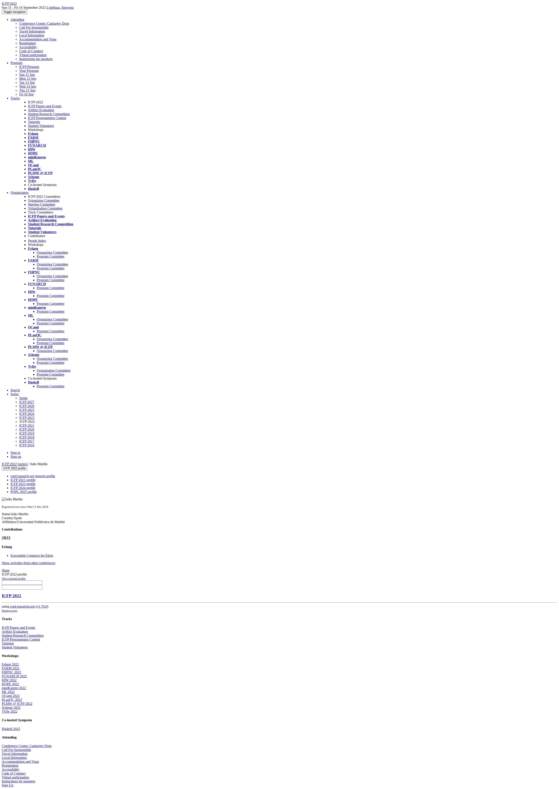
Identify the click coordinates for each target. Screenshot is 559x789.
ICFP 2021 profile (22, 480)
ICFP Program (29, 67)
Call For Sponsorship (33, 27)
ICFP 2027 (26, 402)
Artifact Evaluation (41, 110)
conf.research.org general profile (32, 476)
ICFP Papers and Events (44, 106)
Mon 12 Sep (27, 78)
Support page (9, 610)
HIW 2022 (9, 680)
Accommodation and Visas (37, 39)
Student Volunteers (41, 126)
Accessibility (28, 47)
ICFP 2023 (26, 418)
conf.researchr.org (22, 606)
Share (6, 570)
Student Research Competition (49, 114)
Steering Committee (41, 204)
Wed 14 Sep (27, 86)
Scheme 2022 (11, 707)
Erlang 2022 (10, 664)
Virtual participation (33, 55)
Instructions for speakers (36, 59)
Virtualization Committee (45, 208)
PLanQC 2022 (12, 700)
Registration (27, 43)
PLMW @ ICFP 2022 (17, 704)
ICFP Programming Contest (47, 118)
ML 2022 (8, 692)
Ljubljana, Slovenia (60, 7)
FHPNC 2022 (11, 672)
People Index (37, 241)
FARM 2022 (10, 668)
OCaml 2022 (11, 696)
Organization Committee (54, 370)
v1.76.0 (42, 606)
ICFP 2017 (26, 441)
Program (16, 63)
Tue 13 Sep (27, 82)
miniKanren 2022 (14, 688)
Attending (17, 19)
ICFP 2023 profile (22, 484)
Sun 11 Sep (27, 74)
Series (23, 398)
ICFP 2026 (26, 406)
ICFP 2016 (26, 445)
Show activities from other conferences (28, 563)
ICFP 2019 (26, 433)
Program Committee (50, 256)
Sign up (15, 456)
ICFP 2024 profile (22, 488)
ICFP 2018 (26, 437)
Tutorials (34, 122)
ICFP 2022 (9, 464)
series (22, 464)
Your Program (29, 71)
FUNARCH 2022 (14, 676)
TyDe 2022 (9, 711)
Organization (19, 192)
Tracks (15, 98)
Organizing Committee (43, 200)
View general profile (14, 578)
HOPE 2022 (10, 684)
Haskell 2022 (11, 729)
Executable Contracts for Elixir (31, 555)
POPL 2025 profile (23, 492)
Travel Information (32, 31)
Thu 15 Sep (27, 90)
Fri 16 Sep (26, 94)
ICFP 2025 (26, 410)
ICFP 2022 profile (14, 468)
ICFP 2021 (26, 425)
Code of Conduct (31, 51)
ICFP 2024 (26, 414)
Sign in (15, 452)
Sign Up (7, 785)
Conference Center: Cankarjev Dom (44, 23)
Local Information (31, 35)
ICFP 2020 (26, 429)
